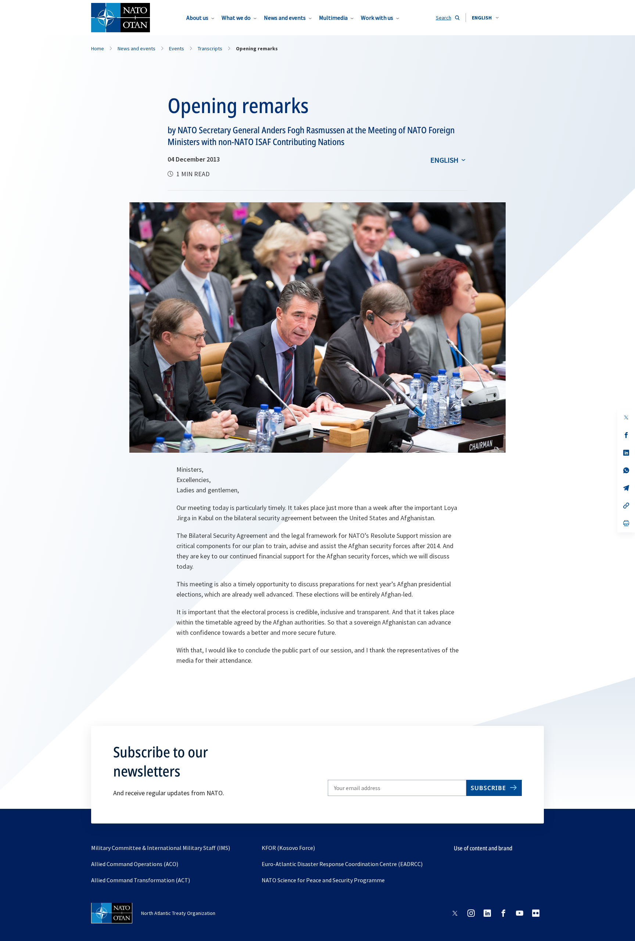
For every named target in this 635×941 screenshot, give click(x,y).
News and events (285, 17)
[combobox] (485, 17)
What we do (236, 17)
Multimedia (333, 17)
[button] (485, 17)
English (444, 159)
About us (197, 17)
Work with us (377, 17)
